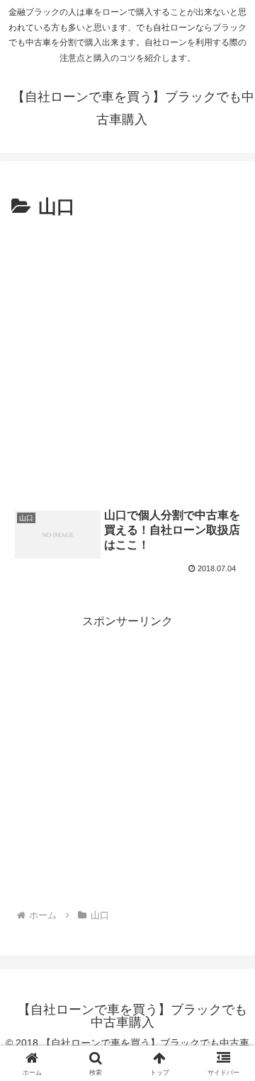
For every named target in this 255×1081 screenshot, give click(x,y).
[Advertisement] (127, 357)
